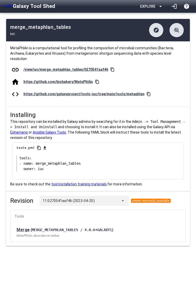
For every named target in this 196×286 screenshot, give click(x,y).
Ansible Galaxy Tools (49, 132)
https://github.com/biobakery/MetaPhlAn (58, 82)
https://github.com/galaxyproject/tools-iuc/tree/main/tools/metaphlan (83, 94)
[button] (156, 30)
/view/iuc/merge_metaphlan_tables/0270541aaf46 (65, 69)
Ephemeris (19, 132)
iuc (12, 34)
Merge (23, 229)
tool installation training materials (79, 184)
